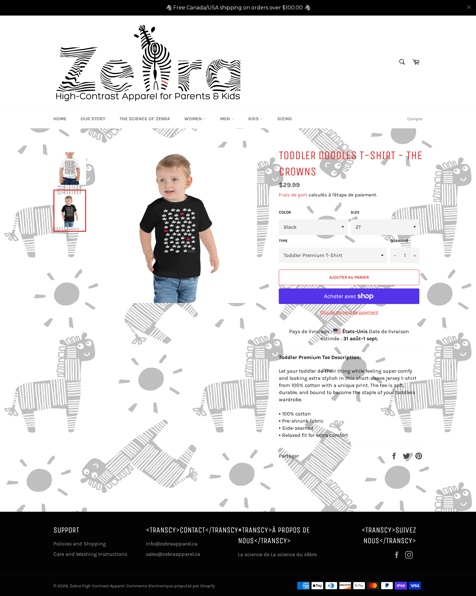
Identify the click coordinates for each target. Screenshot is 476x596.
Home (59, 119)
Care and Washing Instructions (90, 554)
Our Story (93, 119)
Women (193, 119)
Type (283, 241)
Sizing (284, 119)
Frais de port (293, 195)
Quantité (399, 241)
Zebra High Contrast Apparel (97, 585)
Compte (415, 118)
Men (225, 119)
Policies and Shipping (79, 544)
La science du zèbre (293, 554)
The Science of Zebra (144, 119)
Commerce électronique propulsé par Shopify (170, 585)
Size (355, 212)
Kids (254, 119)
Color (285, 212)
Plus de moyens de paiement (349, 312)
